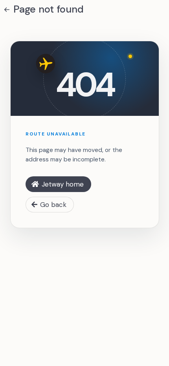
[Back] (7, 9)
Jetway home (63, 184)
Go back (53, 204)
